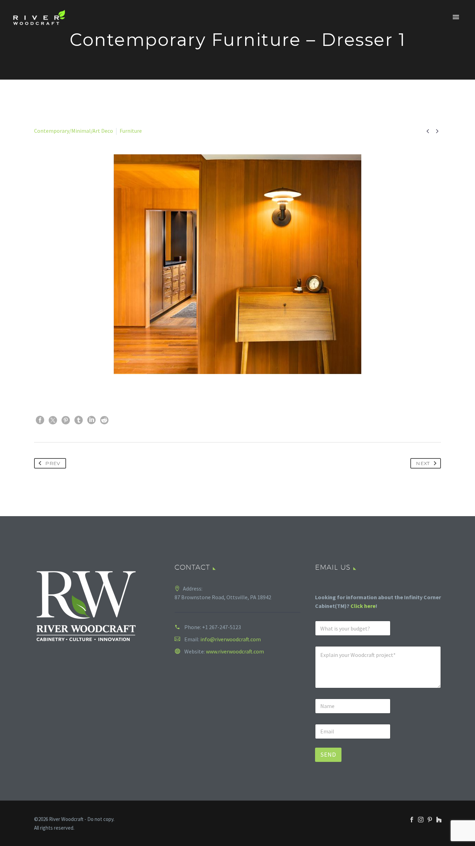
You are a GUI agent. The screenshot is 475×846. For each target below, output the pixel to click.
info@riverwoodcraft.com (230, 639)
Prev (52, 463)
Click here (363, 605)
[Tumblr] (78, 420)
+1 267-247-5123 (221, 627)
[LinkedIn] (91, 420)
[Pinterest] (66, 420)
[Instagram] (421, 819)
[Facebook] (40, 420)
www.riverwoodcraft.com (235, 651)
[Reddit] (104, 420)
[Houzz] (439, 819)
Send (328, 754)
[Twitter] (53, 420)
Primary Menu (456, 17)
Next (422, 463)
